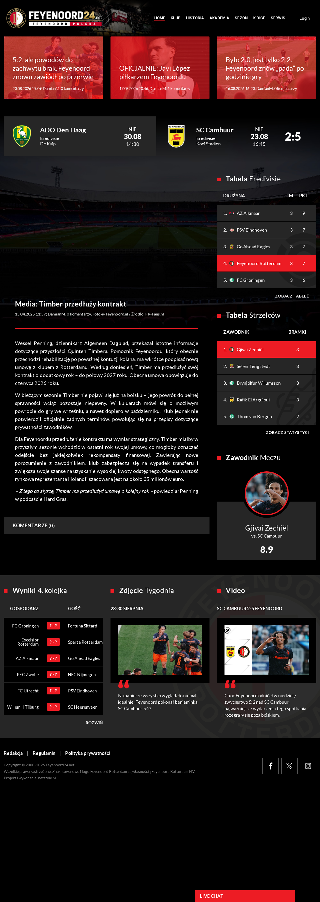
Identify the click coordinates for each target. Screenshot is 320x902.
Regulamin (44, 753)
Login (305, 18)
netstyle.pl (47, 778)
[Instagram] (308, 766)
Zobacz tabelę (292, 296)
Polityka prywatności (87, 753)
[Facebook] (270, 766)
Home (160, 18)
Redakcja (13, 753)
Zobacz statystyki (287, 432)
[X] (289, 766)
